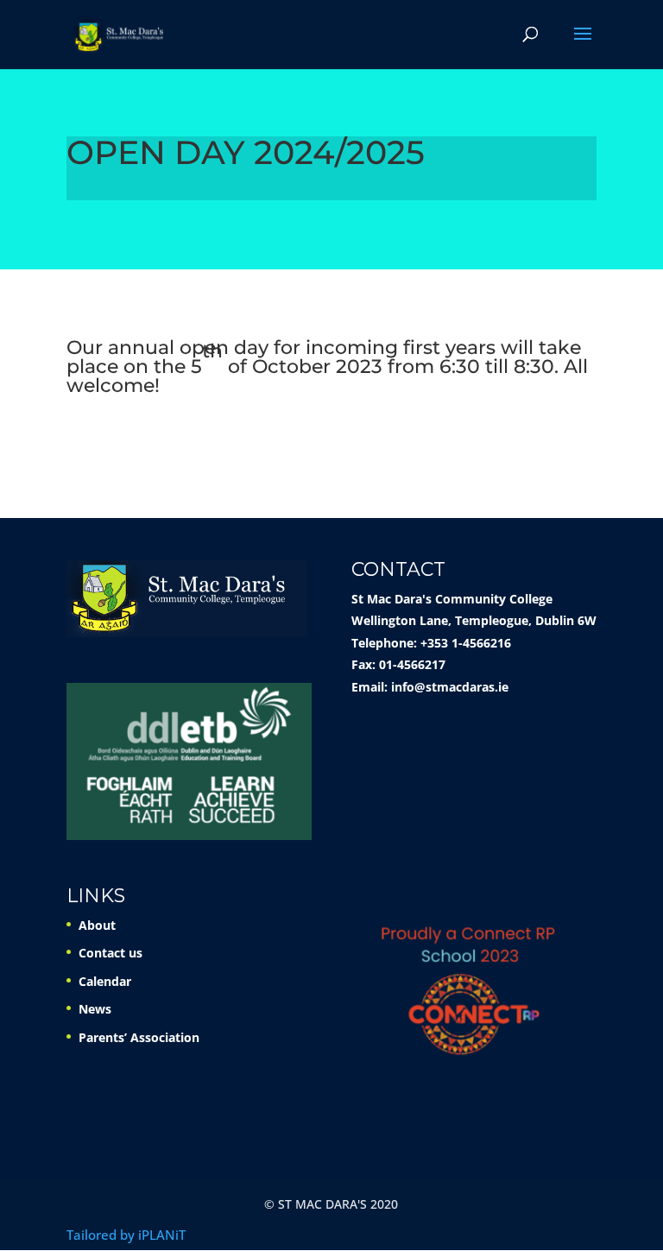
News (95, 1009)
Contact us (110, 953)
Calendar (105, 981)
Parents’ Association (139, 1037)
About (97, 925)
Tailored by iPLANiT (126, 1234)
